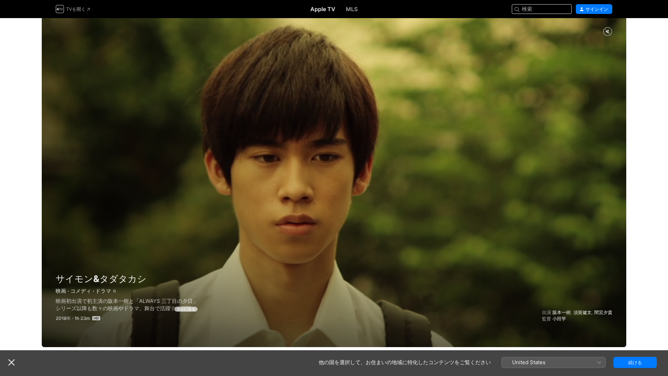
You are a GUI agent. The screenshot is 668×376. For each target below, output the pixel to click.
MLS (352, 9)
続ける (635, 362)
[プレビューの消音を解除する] (607, 31)
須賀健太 (582, 312)
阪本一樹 (561, 312)
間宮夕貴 (603, 312)
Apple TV (322, 9)
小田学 (559, 318)
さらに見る (186, 309)
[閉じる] (11, 362)
